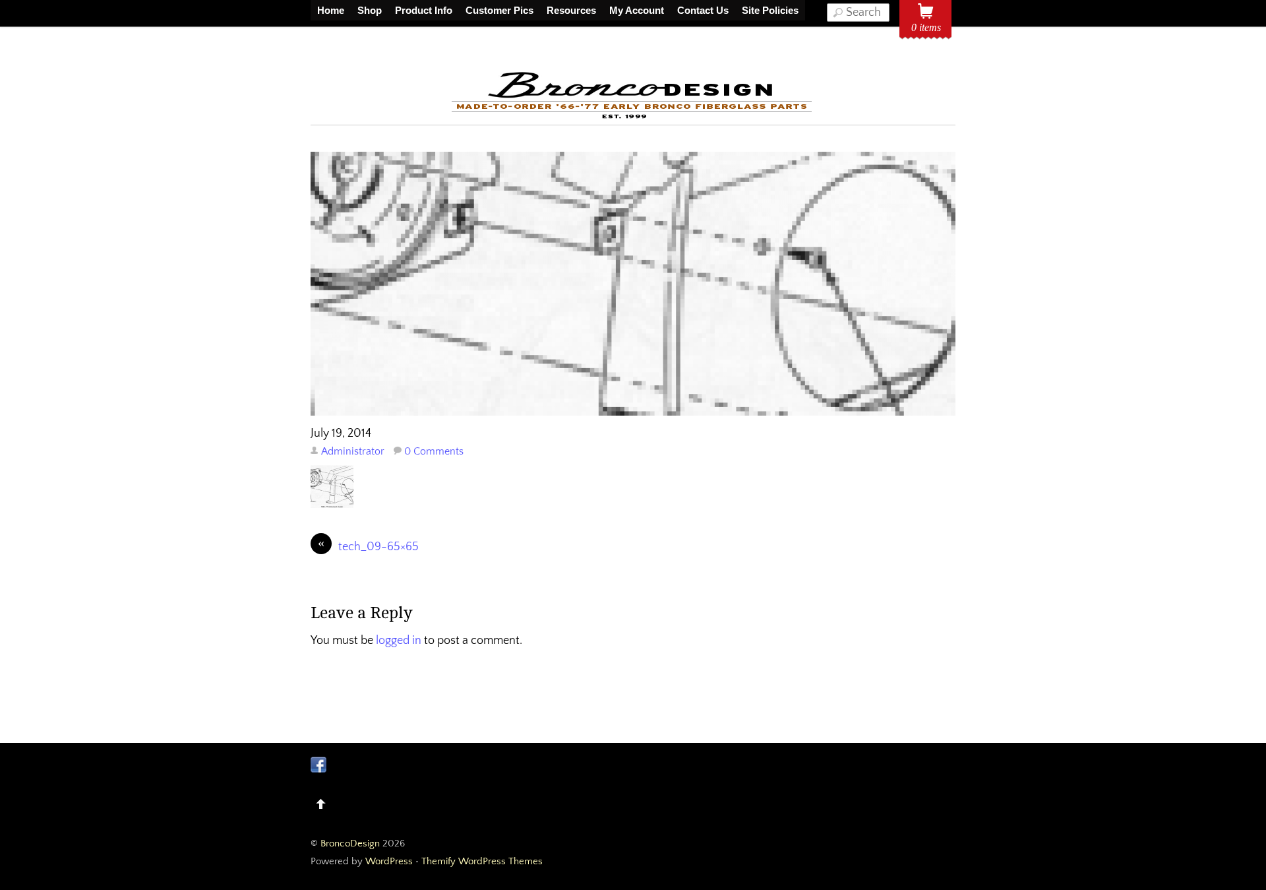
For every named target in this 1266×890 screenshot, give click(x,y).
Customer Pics (499, 10)
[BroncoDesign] (633, 116)
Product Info (423, 10)
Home (330, 10)
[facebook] (318, 764)
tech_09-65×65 (368, 546)
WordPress (389, 861)
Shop (369, 10)
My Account (636, 10)
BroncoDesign (350, 843)
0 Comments (434, 451)
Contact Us (703, 10)
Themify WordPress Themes (482, 861)
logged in (398, 640)
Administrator (352, 451)
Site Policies (770, 10)
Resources (571, 10)
